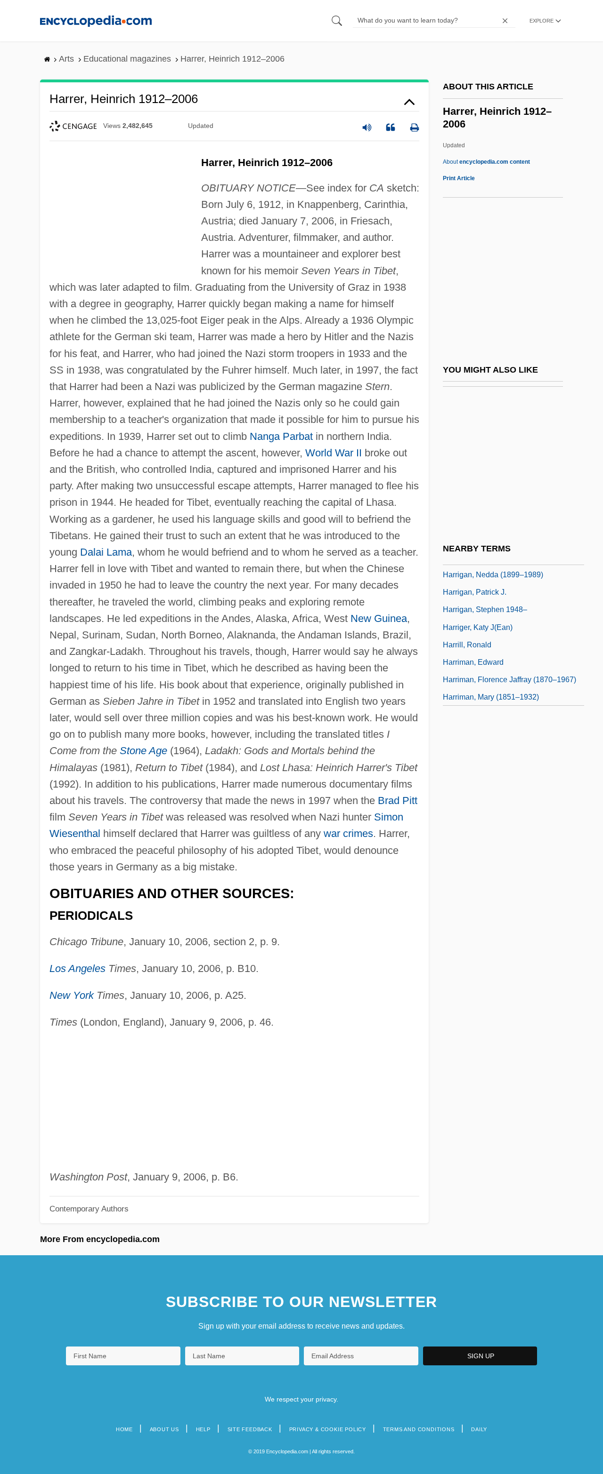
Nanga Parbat (281, 436)
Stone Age (143, 751)
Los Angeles (77, 968)
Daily (479, 1429)
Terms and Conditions (419, 1429)
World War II (333, 453)
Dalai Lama (106, 552)
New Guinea (378, 618)
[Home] (96, 20)
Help (203, 1429)
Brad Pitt (397, 800)
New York (71, 995)
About (486, 162)
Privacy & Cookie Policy (327, 1429)
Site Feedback (250, 1429)
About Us (164, 1429)
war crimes (348, 833)
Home (124, 1429)
